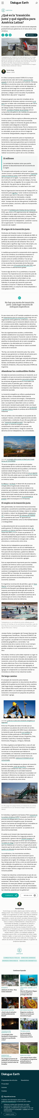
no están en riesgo (7, 843)
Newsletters (25, 1080)
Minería (4, 988)
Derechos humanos (28, 958)
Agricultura (25, 1055)
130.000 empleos (27, 838)
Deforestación (7, 1010)
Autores (4, 1087)
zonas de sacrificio (19, 766)
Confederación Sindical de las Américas (22, 210)
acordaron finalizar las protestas (17, 110)
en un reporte (32, 473)
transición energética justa (14, 422)
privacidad (18, 1109)
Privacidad (5, 1084)
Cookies (4, 1091)
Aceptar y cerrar (10, 1114)
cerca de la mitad (28, 379)
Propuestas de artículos (9, 1080)
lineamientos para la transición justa (16, 318)
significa (15, 193)
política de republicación (8, 1101)
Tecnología (25, 1031)
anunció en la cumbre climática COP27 (19, 816)
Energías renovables (10, 960)
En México (4, 484)
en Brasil (12, 484)
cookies (25, 1109)
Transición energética (28, 960)
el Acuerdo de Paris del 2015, (23, 265)
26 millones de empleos (27, 515)
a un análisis (25, 732)
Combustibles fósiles (12, 958)
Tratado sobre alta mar (28, 988)
